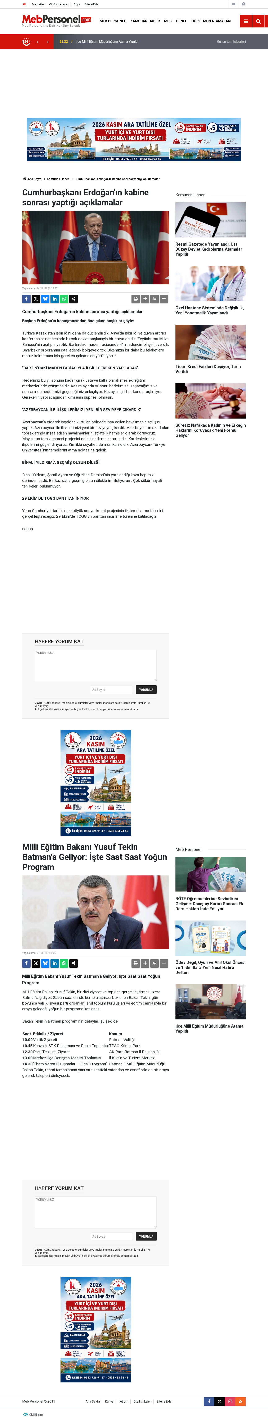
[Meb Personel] (56, 21)
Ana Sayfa (34, 179)
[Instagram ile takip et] (230, 1401)
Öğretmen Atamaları (211, 21)
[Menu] (246, 21)
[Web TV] (233, 4)
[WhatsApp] (64, 299)
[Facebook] (26, 299)
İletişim (123, 1401)
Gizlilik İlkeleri (142, 1401)
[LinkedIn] (54, 299)
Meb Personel (113, 21)
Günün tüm (231, 42)
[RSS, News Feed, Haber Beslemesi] (240, 1401)
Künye (109, 1401)
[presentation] (37, 41)
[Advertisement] (134, 80)
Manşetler (38, 4)
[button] (145, 299)
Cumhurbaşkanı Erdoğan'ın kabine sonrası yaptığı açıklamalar (117, 179)
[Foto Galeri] (243, 4)
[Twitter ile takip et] (219, 1401)
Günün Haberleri (58, 4)
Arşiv (77, 4)
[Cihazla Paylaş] (73, 299)
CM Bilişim (36, 1414)
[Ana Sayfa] (24, 4)
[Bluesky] (45, 299)
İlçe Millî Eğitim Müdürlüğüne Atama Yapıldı (107, 42)
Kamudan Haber (145, 21)
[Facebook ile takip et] (209, 1401)
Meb (168, 21)
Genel (181, 21)
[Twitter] (36, 299)
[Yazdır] (135, 299)
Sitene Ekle (91, 4)
